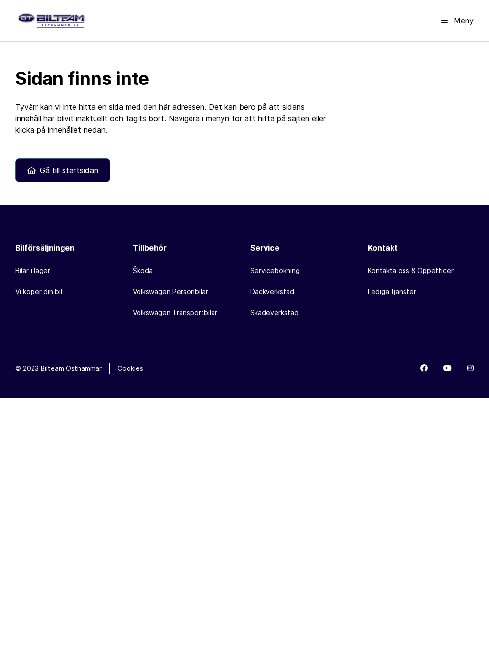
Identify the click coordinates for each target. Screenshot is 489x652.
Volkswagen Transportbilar (175, 312)
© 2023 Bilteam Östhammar (58, 368)
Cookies (130, 368)
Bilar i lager (32, 270)
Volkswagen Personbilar (170, 291)
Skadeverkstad (274, 312)
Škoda (143, 270)
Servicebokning (275, 270)
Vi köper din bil (38, 291)
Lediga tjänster (392, 291)
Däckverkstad (272, 291)
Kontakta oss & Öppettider (411, 270)
